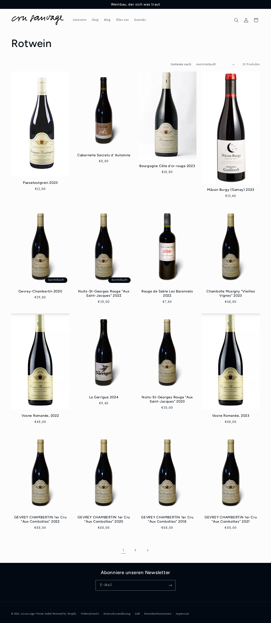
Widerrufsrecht (90, 614)
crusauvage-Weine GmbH (36, 614)
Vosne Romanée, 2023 (230, 416)
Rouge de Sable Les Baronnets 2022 (167, 293)
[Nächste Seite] (147, 550)
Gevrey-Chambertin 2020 (40, 291)
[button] (236, 20)
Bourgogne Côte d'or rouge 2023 (167, 166)
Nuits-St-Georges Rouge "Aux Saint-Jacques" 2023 (167, 399)
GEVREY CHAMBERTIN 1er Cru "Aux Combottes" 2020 (103, 519)
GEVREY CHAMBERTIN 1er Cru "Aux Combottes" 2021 (231, 519)
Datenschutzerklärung (117, 614)
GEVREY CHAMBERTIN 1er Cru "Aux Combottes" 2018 (167, 519)
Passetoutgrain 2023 (40, 183)
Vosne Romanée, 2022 (40, 416)
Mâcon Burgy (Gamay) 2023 (230, 190)
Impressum (182, 614)
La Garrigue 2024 (104, 397)
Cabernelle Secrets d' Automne (103, 155)
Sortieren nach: (181, 64)
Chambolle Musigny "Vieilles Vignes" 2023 (230, 293)
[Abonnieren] (170, 585)
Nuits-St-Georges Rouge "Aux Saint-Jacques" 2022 (103, 293)
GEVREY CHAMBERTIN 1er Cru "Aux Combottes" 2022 (40, 519)
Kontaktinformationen (157, 614)
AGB (137, 614)
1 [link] (123, 550)
